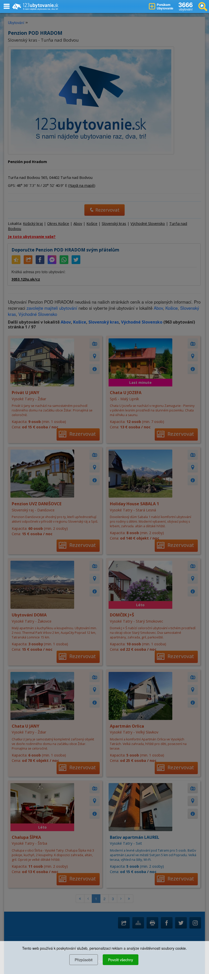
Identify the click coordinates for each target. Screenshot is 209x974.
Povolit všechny (120, 959)
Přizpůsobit (84, 959)
